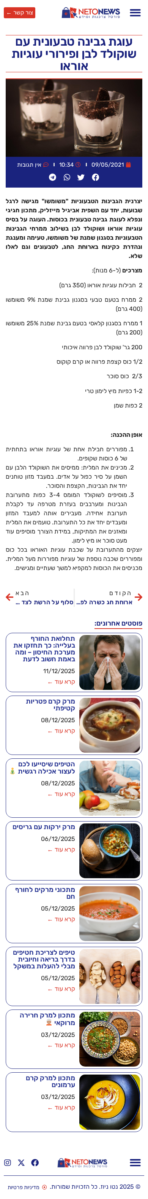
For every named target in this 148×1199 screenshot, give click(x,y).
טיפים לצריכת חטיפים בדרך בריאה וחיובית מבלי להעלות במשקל (44, 959)
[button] (136, 13)
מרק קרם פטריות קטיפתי (50, 704)
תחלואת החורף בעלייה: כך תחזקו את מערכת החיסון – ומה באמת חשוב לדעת (44, 648)
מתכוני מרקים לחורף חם (45, 893)
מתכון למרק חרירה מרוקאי (47, 1019)
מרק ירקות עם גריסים (44, 827)
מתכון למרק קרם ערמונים (50, 1081)
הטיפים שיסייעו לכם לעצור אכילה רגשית (45, 767)
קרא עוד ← (61, 681)
